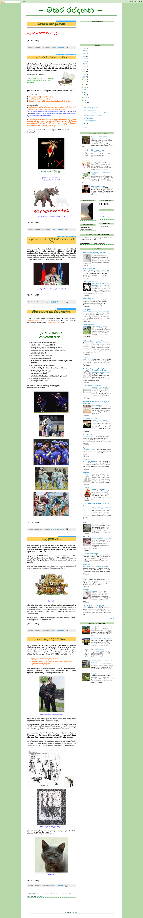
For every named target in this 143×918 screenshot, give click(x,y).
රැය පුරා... (85, 579)
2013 (84, 66)
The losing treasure (97, 405)
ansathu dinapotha (89, 324)
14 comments (60, 630)
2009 (84, 77)
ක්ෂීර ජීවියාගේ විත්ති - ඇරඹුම (100, 538)
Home (52, 893)
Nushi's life (86, 565)
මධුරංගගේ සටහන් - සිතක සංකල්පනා (93, 341)
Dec (85, 79)
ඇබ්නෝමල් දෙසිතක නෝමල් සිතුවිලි (93, 606)
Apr (85, 100)
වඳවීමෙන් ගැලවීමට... (88, 436)
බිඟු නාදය (85, 448)
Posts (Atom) (39, 896)
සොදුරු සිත (86, 472)
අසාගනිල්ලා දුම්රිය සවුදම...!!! (99, 489)
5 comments (60, 302)
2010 (84, 74)
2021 (84, 53)
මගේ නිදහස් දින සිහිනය (51, 639)
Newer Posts (31, 893)
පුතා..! (84, 555)
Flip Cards (102, 216)
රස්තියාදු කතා (87, 309)
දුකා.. (84, 522)
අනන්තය (85, 578)
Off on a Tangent (88, 537)
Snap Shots (102, 213)
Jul (85, 92)
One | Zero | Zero (88, 435)
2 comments (60, 47)
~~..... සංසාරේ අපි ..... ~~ (90, 418)
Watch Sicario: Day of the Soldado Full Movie (95, 566)
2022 (84, 51)
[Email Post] (67, 47)
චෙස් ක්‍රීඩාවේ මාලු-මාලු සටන (99, 627)
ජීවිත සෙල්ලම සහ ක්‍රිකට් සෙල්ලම (51, 311)
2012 (84, 69)
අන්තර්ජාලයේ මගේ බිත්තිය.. (91, 282)
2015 (84, 61)
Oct (85, 84)
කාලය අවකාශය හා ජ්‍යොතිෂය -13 (101, 507)
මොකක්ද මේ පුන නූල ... (89, 300)
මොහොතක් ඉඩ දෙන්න (89, 449)
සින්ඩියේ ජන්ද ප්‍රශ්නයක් (51, 23)
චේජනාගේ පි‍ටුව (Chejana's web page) (94, 252)
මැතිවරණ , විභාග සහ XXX (51, 57)
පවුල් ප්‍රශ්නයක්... (51, 538)
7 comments (60, 229)
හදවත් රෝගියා (87, 359)
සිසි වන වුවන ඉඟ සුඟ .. (98, 150)
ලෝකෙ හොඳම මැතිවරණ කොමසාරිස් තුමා (51, 241)
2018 (84, 56)
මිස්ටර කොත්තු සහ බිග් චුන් (99, 326)
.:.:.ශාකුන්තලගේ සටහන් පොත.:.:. (93, 385)
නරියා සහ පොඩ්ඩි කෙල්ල (98, 161)
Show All (112, 618)
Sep (85, 87)
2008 (84, 127)
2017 (84, 59)
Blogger (75, 912)
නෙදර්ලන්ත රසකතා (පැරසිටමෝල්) (101, 387)
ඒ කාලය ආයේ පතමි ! (98, 523)
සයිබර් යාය (86, 459)
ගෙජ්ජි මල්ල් (95, 474)
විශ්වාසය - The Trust (98, 254)
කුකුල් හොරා (95, 674)
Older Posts (71, 893)
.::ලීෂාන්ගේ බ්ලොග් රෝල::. (91, 553)
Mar (85, 103)
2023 (84, 48)
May (85, 97)
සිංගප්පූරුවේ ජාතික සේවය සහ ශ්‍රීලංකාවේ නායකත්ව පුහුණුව (100, 137)
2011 (84, 72)
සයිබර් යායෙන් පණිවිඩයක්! (90, 461)
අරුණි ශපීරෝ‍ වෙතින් (89, 268)
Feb (85, 105)
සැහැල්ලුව (86, 589)
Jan (85, 124)
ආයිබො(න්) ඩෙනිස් (97, 591)
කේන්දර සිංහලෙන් (88, 298)
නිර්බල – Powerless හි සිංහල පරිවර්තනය (94, 270)
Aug (85, 90)
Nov (85, 82)
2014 (84, 64)
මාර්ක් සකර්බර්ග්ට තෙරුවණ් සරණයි (102, 639)
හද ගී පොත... (86, 487)
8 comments (60, 885)
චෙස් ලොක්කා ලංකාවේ (98, 186)
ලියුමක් (85, 607)
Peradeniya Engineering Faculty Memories (96, 369)
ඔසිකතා (85, 357)
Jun (85, 95)
